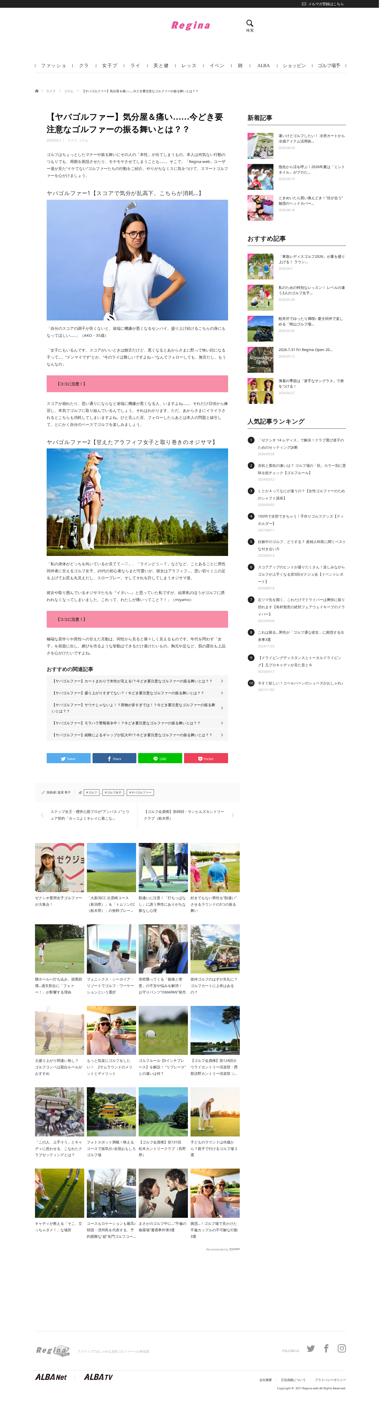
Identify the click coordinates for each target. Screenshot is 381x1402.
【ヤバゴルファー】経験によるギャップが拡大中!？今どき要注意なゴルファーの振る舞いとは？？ (132, 734)
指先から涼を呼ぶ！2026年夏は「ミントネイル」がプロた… (312, 169)
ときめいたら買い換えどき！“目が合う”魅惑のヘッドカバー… (311, 200)
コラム (69, 91)
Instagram (342, 1348)
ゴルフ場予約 (329, 68)
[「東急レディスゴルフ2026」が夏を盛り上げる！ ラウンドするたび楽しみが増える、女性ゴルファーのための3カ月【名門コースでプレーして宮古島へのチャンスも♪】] (260, 267)
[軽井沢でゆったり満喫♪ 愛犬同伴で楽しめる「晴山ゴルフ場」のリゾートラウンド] (260, 329)
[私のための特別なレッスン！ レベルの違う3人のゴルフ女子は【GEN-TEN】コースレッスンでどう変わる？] (260, 298)
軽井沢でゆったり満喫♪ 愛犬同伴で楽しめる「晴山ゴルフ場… (311, 321)
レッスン (189, 68)
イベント (217, 68)
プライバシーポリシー (330, 1380)
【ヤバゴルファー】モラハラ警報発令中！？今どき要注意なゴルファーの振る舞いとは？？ (126, 722)
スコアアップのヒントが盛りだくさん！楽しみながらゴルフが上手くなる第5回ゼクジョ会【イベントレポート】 (301, 574)
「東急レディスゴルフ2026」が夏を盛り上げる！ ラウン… (312, 259)
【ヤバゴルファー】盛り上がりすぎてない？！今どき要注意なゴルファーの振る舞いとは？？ (128, 692)
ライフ (135, 68)
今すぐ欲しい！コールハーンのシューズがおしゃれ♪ (300, 683)
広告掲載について (293, 1380)
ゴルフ (92, 792)
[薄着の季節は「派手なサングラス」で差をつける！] (260, 391)
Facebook (326, 1348)
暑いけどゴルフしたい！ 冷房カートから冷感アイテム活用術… (312, 138)
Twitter (311, 1348)
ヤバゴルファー (141, 792)
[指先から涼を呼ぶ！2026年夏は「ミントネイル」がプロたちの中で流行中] (260, 177)
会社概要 (265, 1380)
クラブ (84, 68)
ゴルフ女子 (114, 792)
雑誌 (240, 68)
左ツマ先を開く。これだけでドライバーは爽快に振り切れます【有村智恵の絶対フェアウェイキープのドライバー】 (301, 607)
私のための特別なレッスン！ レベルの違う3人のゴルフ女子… (312, 290)
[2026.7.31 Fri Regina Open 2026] (260, 360)
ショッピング (294, 68)
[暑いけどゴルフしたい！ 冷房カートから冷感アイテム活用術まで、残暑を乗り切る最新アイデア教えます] (260, 146)
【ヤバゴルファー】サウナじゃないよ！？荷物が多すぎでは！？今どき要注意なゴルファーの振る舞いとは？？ (133, 707)
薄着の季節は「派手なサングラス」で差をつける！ (311, 383)
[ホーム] (36, 90)
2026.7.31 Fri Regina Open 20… (306, 349)
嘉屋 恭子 (64, 792)
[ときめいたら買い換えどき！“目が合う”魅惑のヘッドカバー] (260, 208)
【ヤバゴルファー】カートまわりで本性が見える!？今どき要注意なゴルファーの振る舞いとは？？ (132, 680)
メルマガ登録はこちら (326, 4)
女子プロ (109, 68)
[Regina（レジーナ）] (190, 25)
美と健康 (161, 68)
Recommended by (217, 1249)
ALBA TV (263, 68)
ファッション (54, 68)
